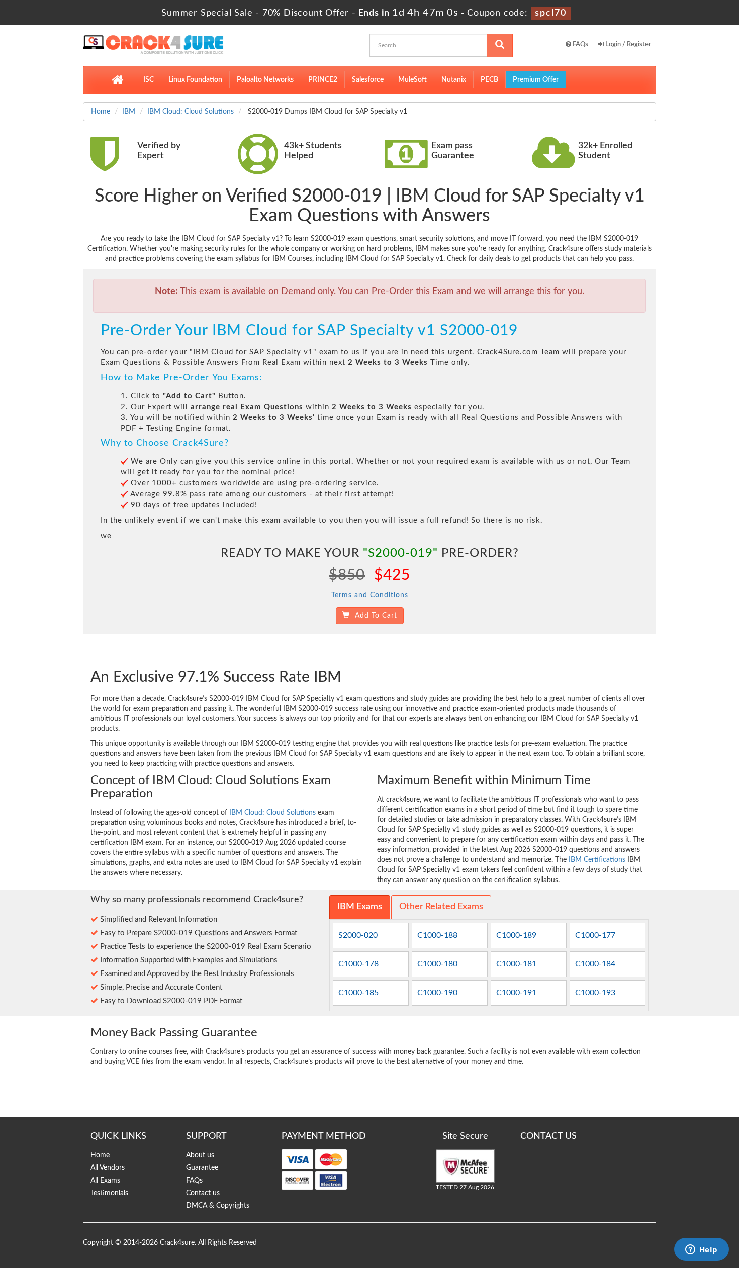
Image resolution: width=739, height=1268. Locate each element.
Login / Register (627, 44)
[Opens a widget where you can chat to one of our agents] (701, 1250)
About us (200, 1155)
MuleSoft (412, 79)
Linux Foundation (195, 79)
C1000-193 (595, 993)
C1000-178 (358, 964)
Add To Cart (373, 615)
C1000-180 (437, 964)
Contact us (203, 1193)
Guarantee (202, 1168)
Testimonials (109, 1193)
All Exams (105, 1180)
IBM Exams (359, 906)
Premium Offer (536, 79)
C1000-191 (516, 993)
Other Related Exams (441, 906)
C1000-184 (595, 964)
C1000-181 (516, 964)
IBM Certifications (597, 859)
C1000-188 (437, 935)
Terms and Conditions (369, 595)
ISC (148, 79)
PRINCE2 (322, 79)
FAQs (579, 44)
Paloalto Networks (265, 79)
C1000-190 (437, 993)
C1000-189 (516, 935)
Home (100, 111)
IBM (128, 111)
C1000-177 (595, 935)
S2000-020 (358, 935)
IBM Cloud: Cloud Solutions (190, 111)
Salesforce (368, 79)
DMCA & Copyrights (217, 1205)
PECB (489, 79)
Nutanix (453, 79)
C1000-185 (358, 993)
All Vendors (107, 1168)
